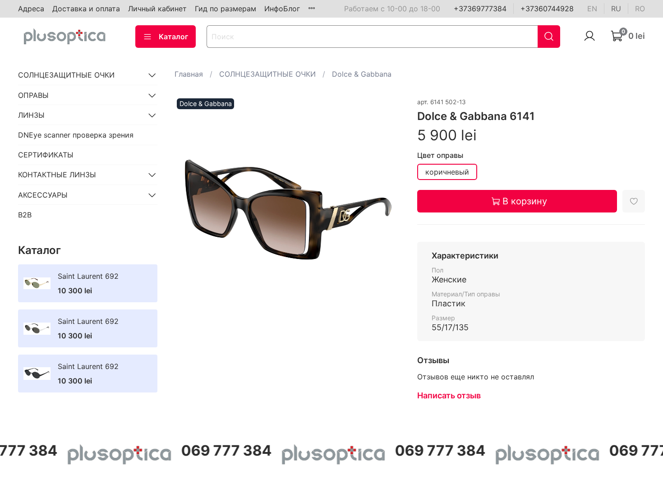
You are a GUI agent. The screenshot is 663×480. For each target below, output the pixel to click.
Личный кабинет (157, 8)
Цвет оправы (440, 155)
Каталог (173, 36)
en (592, 8)
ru (616, 8)
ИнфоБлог (282, 8)
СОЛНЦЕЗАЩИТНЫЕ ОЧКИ (267, 73)
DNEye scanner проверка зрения (76, 134)
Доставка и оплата (86, 8)
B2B (25, 214)
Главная (189, 73)
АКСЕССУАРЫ (43, 194)
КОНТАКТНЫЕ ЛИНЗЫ (57, 174)
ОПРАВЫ (33, 95)
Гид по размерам (225, 8)
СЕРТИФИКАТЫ (46, 154)
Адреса (31, 8)
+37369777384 (480, 8)
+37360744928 (547, 8)
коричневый (447, 171)
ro (640, 8)
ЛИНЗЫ (31, 115)
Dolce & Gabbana (361, 73)
